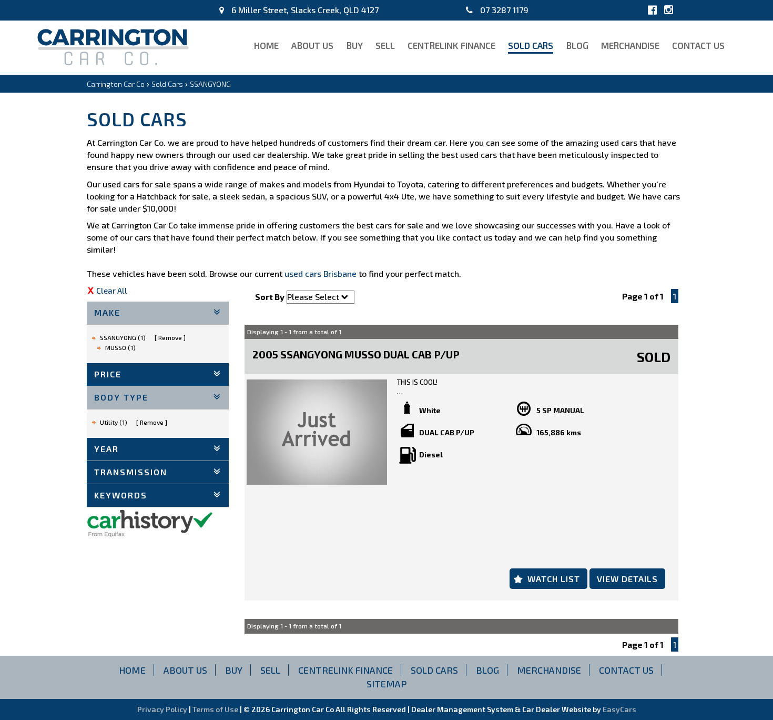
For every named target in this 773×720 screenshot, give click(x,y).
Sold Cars (530, 45)
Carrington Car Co (116, 83)
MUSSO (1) (120, 347)
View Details (627, 579)
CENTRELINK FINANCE (451, 45)
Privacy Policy (163, 709)
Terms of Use (216, 709)
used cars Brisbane (320, 273)
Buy (354, 45)
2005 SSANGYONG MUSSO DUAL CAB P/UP (356, 354)
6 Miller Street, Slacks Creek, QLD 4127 (304, 10)
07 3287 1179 (503, 10)
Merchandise (630, 45)
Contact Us (698, 45)
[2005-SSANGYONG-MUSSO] (317, 432)
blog (577, 45)
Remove (170, 337)
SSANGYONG (210, 83)
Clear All (111, 290)
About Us (312, 45)
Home (266, 45)
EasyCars (619, 709)
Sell (385, 45)
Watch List (553, 579)
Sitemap (387, 683)
